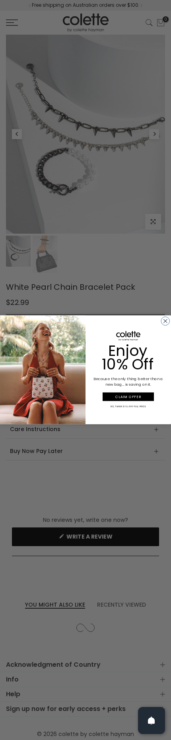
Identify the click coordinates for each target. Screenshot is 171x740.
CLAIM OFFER (128, 396)
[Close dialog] (165, 321)
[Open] (151, 720)
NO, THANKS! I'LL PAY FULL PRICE (128, 406)
